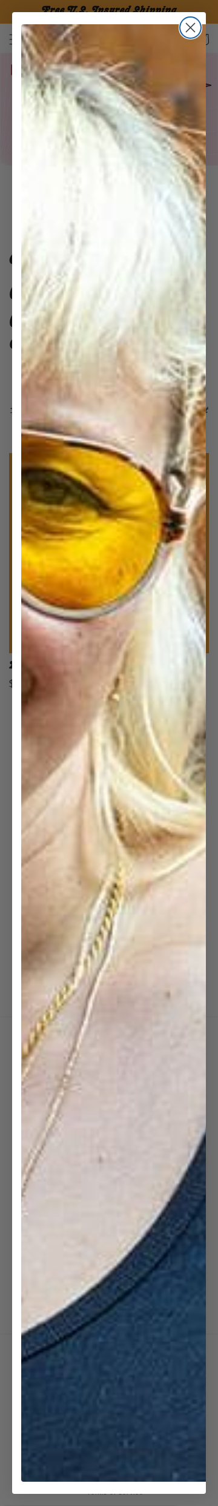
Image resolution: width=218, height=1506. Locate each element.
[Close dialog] (190, 27)
